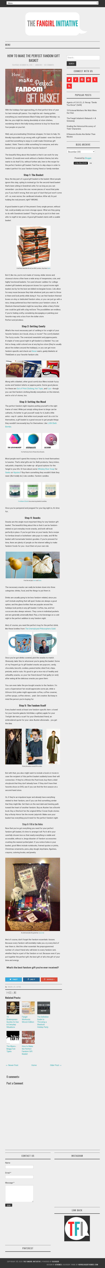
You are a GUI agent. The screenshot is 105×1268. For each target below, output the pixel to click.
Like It (32, 979)
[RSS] (69, 86)
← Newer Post (12, 1065)
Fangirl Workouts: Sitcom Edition (28, 1019)
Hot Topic (39, 388)
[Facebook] (75, 79)
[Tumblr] (94, 79)
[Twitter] (69, 79)
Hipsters (16, 472)
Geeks (7, 472)
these (34, 351)
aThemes (58, 1264)
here (49, 268)
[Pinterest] (88, 79)
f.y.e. (49, 388)
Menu (7, 44)
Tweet (15, 979)
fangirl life (11, 987)
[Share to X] (12, 992)
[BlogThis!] (10, 992)
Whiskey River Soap (46, 469)
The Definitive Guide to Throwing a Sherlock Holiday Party (43, 1022)
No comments (49, 65)
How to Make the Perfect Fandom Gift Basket (33, 58)
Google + (50, 979)
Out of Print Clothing (25, 388)
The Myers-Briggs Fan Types (11, 1049)
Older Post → (55, 1065)
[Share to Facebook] (15, 992)
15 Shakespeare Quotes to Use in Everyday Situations (13, 1022)
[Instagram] (82, 79)
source (42, 933)
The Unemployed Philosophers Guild (40, 629)
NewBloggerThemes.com (88, 1264)
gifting (18, 987)
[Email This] (7, 992)
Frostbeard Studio (23, 501)
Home (34, 1065)
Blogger (88, 158)
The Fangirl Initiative (32, 1261)
